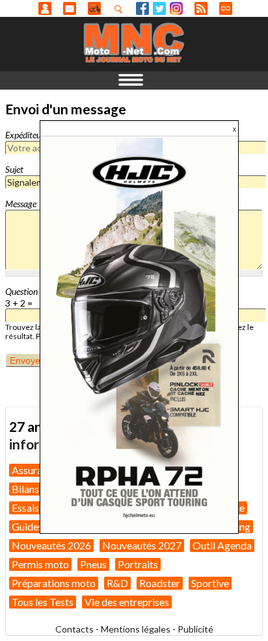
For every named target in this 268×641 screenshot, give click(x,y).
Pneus (93, 564)
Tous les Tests (43, 602)
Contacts (74, 629)
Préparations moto (54, 583)
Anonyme (44, 8)
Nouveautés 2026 (51, 545)
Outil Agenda (222, 545)
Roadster (159, 583)
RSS (201, 8)
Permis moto (40, 564)
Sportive (210, 583)
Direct (225, 8)
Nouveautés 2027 (141, 545)
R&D (117, 583)
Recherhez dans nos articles (120, 9)
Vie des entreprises (127, 602)
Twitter (159, 8)
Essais (25, 507)
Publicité (195, 629)
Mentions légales (135, 629)
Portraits (138, 564)
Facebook (142, 8)
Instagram (176, 8)
